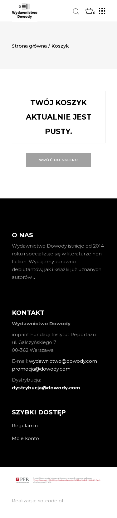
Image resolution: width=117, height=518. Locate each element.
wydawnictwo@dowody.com (63, 361)
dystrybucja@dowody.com (46, 388)
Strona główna (29, 46)
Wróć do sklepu (58, 160)
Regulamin (25, 425)
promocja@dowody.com (41, 369)
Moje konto (25, 438)
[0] (89, 11)
